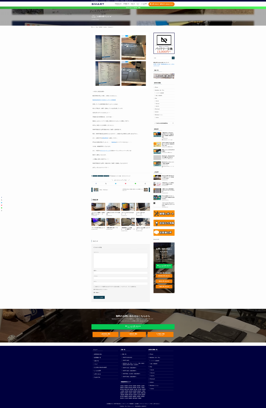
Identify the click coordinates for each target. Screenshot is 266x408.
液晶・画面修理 (159, 95)
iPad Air (157, 101)
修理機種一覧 (97, 357)
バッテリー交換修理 (160, 93)
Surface (157, 117)
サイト (95, 281)
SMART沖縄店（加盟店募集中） (130, 376)
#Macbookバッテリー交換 (116, 175)
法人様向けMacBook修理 (100, 367)
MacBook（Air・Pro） (160, 90)
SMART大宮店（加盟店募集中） (130, 367)
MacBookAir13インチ (165, 64)
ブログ (96, 364)
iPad (156, 98)
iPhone (156, 87)
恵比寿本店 (105, 138)
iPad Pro (157, 106)
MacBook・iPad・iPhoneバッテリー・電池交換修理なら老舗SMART (133, 406)
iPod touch (157, 109)
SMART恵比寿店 (117, 403)
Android (156, 112)
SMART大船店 (126, 360)
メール (95, 276)
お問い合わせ (97, 374)
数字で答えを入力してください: (101, 289)
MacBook (114, 142)
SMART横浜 (106, 175)
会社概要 (136, 403)
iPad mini (157, 103)
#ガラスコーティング (126, 175)
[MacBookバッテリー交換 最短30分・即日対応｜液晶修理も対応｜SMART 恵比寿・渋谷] (97, 4)
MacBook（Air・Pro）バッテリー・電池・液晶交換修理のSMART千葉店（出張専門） (133, 364)
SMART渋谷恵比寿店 (127, 357)
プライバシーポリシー (144, 403)
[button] (96, 183)
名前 (95, 270)
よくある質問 (97, 370)
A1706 (158, 64)
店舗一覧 (96, 361)
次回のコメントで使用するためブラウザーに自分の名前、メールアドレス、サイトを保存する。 (116, 286)
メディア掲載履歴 (129, 403)
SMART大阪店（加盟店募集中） (130, 370)
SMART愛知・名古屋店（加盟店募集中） (132, 373)
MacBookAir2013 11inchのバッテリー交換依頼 (104, 100)
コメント (96, 252)
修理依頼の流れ (98, 354)
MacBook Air (100, 175)
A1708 (155, 64)
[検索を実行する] (173, 58)
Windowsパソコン (159, 114)
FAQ (151, 403)
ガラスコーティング (105, 150)
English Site (97, 377)
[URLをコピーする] (145, 183)
